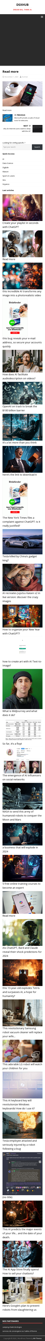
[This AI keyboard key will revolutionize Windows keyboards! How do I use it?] (22, 1085)
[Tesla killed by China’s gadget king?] (22, 541)
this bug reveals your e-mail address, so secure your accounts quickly (22, 342)
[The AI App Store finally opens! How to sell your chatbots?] (22, 1254)
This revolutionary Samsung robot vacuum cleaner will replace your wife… (22, 1032)
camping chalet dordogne (12, 1327)
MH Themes (37, 1338)
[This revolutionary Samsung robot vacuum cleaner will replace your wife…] (22, 1012)
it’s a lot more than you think (19, 442)
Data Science (7, 163)
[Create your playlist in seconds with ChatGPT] (22, 207)
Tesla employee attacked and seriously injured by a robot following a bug (19, 1144)
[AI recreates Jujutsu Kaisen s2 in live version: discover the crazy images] (22, 577)
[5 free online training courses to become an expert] (22, 868)
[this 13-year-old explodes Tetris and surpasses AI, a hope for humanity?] (22, 972)
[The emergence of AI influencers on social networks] (22, 760)
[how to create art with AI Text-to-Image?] (22, 648)
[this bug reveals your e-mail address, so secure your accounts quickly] (15, 317)
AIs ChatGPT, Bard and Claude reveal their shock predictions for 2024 (22, 952)
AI (3, 159)
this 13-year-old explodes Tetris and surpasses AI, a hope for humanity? (21, 992)
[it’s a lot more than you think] (22, 427)
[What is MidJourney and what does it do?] (22, 689)
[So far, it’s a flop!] (22, 730)
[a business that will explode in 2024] (22, 834)
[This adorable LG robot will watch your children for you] (22, 1051)
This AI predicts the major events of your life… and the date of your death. (22, 1233)
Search (37, 147)
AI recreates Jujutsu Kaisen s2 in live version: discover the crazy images (21, 597)
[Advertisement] (22, 43)
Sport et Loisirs (8, 176)
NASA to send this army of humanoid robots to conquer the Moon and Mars (22, 815)
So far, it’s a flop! (12, 743)
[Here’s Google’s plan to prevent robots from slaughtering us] (22, 1290)
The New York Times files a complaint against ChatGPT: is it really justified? (21, 521)
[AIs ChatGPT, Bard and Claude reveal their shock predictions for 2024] (22, 932)
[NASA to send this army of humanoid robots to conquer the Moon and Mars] (22, 796)
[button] (41, 16)
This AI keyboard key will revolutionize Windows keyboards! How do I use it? (18, 1104)
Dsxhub (25, 77)
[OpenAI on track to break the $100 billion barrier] (22, 393)
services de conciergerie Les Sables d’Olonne (19, 1331)
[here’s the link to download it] (22, 459)
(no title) (7, 1197)
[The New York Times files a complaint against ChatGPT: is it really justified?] (15, 497)
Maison (5, 171)
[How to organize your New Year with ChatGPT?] (22, 616)
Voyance (5, 184)
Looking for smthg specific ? (13, 143)
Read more (8, 259)
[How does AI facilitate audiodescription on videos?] (22, 361)
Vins (4, 180)
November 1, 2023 (11, 77)
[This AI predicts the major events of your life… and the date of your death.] (22, 1214)
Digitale (5, 167)
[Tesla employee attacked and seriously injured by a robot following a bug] (22, 1125)
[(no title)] (22, 1173)
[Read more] (22, 243)
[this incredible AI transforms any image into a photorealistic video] (22, 276)
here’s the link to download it (19, 474)
